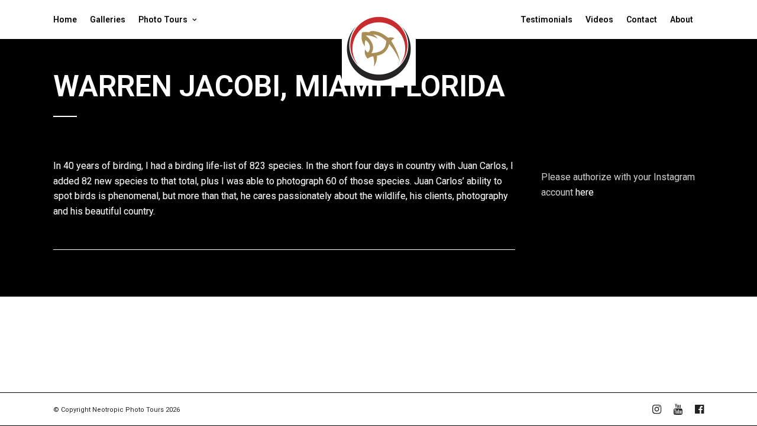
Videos (599, 19)
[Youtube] (677, 409)
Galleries (107, 19)
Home (65, 19)
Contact (641, 19)
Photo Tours (162, 19)
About (681, 19)
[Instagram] (656, 409)
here (584, 192)
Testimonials (546, 19)
